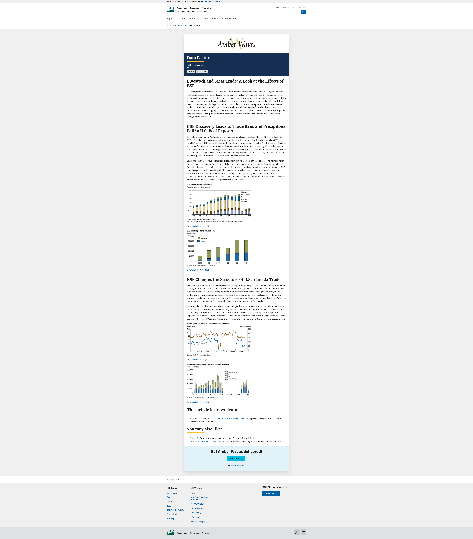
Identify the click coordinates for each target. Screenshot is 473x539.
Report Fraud (197, 508)
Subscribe (234, 458)
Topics (170, 18)
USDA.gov (195, 512)
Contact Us (302, 7)
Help (169, 505)
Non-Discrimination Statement (199, 498)
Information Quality (175, 510)
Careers (293, 7)
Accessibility (172, 493)
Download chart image (197, 226)
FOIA (193, 493)
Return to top (173, 479)
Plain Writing (196, 503)
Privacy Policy (239, 465)
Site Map (170, 518)
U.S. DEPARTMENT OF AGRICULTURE (191, 11)
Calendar (277, 7)
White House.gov (198, 521)
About (285, 7)
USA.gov (194, 517)
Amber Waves (229, 18)
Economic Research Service (193, 8)
